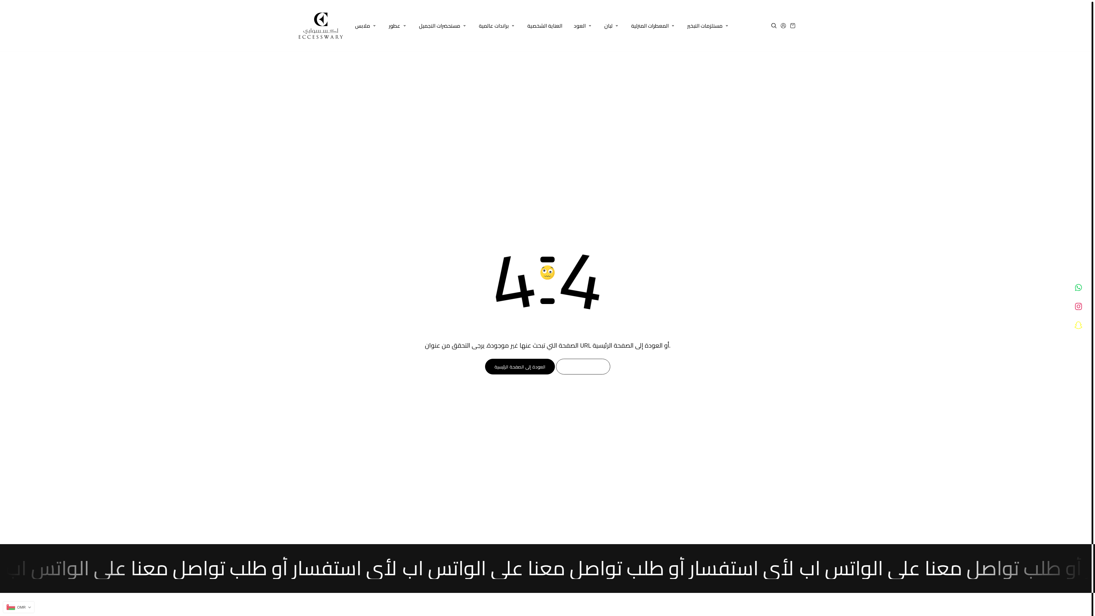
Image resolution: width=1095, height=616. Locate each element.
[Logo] (321, 25)
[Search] (774, 25)
